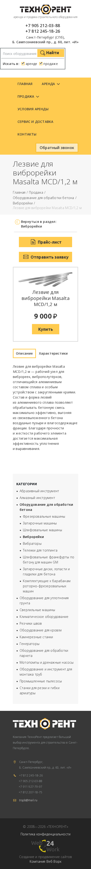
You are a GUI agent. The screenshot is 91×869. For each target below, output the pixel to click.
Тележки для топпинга (40, 550)
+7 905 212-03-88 (42, 25)
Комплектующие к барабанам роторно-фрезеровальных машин (46, 586)
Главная (25, 84)
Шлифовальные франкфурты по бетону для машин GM (48, 559)
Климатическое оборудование (44, 616)
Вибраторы (32, 543)
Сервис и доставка (35, 121)
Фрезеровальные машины (44, 516)
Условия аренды (33, 109)
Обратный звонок (57, 147)
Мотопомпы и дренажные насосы (47, 662)
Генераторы (29, 643)
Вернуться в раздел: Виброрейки (38, 223)
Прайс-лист (49, 242)
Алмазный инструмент (37, 497)
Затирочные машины (40, 523)
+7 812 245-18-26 (42, 31)
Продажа (26, 96)
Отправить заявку (49, 257)
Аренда (48, 84)
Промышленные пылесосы (41, 681)
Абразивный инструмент (39, 491)
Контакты (27, 134)
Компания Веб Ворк (45, 861)
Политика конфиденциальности (45, 834)
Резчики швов (31, 623)
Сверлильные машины (37, 610)
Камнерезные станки (36, 637)
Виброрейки (23, 203)
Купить (45, 329)
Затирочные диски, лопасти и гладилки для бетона (46, 571)
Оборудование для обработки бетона (43, 198)
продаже (50, 63)
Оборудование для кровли (41, 630)
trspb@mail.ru (28, 800)
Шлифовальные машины (42, 530)
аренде (31, 63)
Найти (52, 52)
